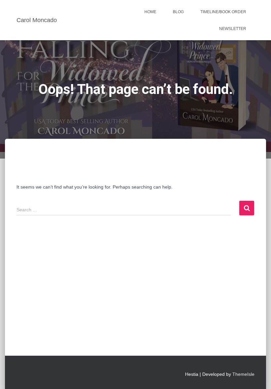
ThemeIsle (243, 374)
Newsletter (232, 28)
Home (150, 12)
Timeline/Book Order (223, 12)
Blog (178, 12)
